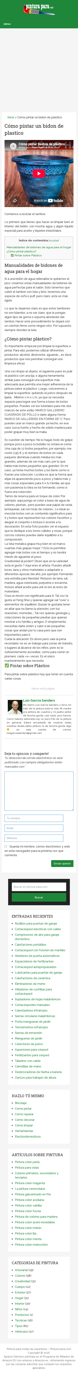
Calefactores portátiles (30, 944)
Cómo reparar (24, 1114)
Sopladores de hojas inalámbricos (38, 999)
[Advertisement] (39, 65)
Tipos (18, 1326)
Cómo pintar (23, 1108)
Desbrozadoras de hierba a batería (38, 1072)
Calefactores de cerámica (32, 978)
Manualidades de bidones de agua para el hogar (39, 247)
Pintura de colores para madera (36, 1216)
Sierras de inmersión (28, 1033)
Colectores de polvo (29, 1044)
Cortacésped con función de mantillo (40, 950)
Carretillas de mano (28, 1066)
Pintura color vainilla (28, 1205)
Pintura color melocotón (31, 1244)
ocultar (54, 240)
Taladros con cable (28, 1061)
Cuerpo (20, 1287)
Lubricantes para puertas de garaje (38, 972)
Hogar (19, 1298)
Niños (18, 1309)
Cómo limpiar (24, 1125)
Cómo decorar (24, 1120)
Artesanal (21, 1270)
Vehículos (21, 1331)
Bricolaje (21, 1103)
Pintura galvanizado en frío (33, 1194)
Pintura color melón (28, 1228)
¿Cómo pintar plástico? (21, 251)
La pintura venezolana (30, 1188)
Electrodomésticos (28, 1136)
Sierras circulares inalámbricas (35, 1016)
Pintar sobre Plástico (28, 255)
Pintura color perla (27, 1162)
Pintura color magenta (30, 1183)
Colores (20, 1275)
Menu (7, 24)
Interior (19, 1303)
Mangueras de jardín (28, 1038)
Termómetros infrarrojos (31, 1027)
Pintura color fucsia (28, 1211)
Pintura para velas (27, 1167)
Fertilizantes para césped (32, 1055)
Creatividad (22, 1281)
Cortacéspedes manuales (32, 1005)
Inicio (10, 117)
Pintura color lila (25, 1233)
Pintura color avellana (29, 1200)
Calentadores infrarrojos (31, 1010)
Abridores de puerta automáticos (37, 956)
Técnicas (21, 1320)
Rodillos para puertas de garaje (36, 923)
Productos (22, 1315)
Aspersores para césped (31, 1049)
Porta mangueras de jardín (33, 1021)
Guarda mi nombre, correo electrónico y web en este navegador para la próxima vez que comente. (37, 851)
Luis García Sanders (39, 700)
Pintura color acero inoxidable (35, 1222)
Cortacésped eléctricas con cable (38, 929)
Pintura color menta (28, 1239)
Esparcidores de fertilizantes (34, 961)
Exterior (20, 1292)
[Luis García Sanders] (15, 714)
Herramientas (24, 1131)
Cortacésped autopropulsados (35, 967)
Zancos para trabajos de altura (35, 1077)
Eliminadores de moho (30, 984)
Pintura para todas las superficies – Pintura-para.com (39, 1349)
